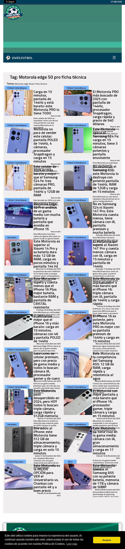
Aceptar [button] (106, 540)
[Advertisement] (74, 29)
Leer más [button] (71, 543)
